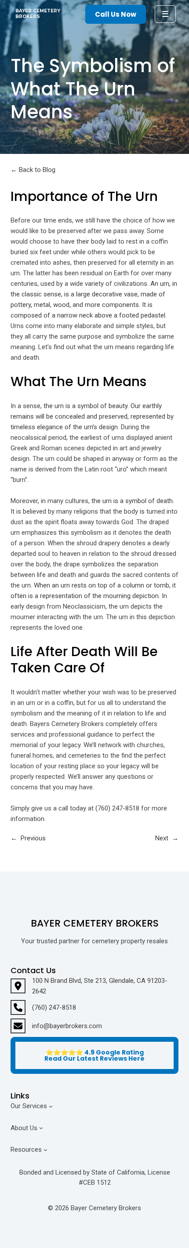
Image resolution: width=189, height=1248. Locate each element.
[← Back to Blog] (33, 169)
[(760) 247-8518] (43, 1007)
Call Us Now (115, 14)
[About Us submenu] (41, 1128)
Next (161, 838)
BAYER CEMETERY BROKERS (37, 13)
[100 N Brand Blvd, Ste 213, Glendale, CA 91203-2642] (94, 985)
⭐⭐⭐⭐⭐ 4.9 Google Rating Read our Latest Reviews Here (94, 1055)
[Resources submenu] (45, 1150)
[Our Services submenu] (51, 1106)
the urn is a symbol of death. (132, 501)
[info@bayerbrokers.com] (56, 1025)
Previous (33, 838)
